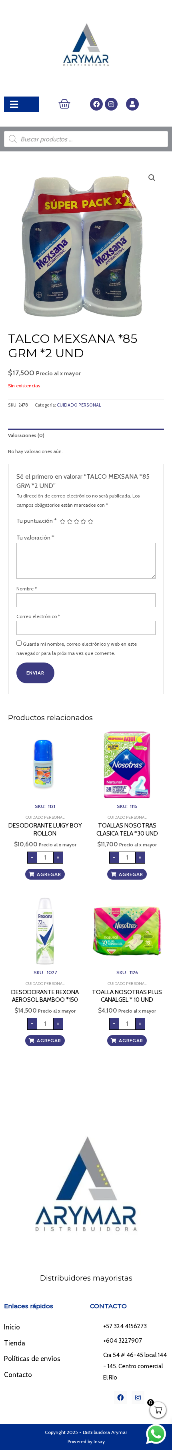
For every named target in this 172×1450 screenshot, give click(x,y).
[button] (152, 178)
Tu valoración (35, 537)
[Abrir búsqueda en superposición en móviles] (86, 139)
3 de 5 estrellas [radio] (76, 521)
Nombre (26, 589)
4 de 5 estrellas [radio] (83, 521)
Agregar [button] (49, 874)
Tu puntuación (36, 520)
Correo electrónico (38, 616)
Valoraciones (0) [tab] (26, 435)
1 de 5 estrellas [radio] (62, 521)
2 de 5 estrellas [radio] (69, 521)
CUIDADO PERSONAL (79, 405)
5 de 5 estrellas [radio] (90, 521)
